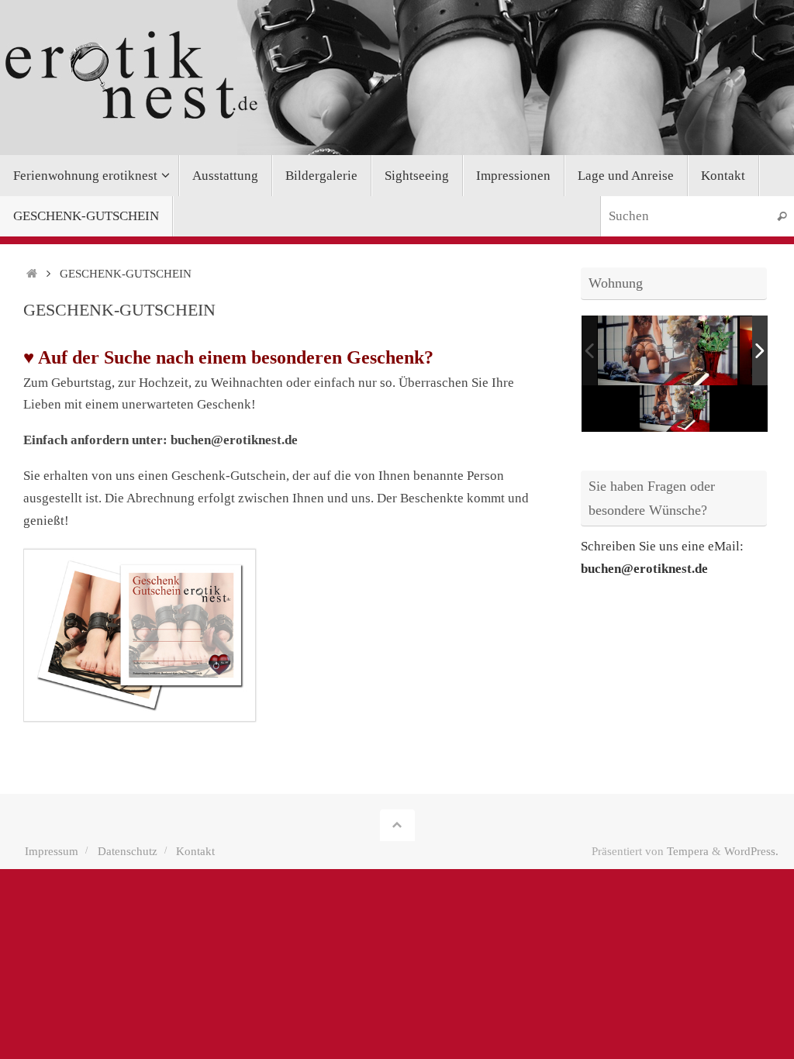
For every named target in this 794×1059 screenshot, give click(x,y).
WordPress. (751, 850)
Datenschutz (127, 850)
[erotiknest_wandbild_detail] (667, 350)
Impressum (51, 850)
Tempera (688, 850)
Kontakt (195, 850)
